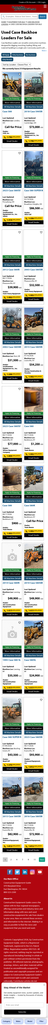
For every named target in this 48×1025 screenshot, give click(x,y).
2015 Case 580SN (33, 346)
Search (42, 17)
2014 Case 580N (11, 582)
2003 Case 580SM (33, 269)
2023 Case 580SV (12, 190)
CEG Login (42, 2)
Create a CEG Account (27, 2)
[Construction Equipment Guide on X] (18, 873)
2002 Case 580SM (12, 346)
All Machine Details (12, 106)
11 (35, 859)
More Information (12, 102)
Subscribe (22, 1012)
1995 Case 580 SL (12, 659)
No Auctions (30, 55)
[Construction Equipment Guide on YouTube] (40, 873)
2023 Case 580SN (33, 737)
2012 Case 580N (11, 269)
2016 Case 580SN (33, 816)
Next (42, 859)
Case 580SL (30, 659)
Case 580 (7, 111)
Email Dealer (12, 141)
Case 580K (29, 505)
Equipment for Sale (16, 22)
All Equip (5, 55)
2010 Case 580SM (33, 582)
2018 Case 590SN (33, 111)
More (43, 51)
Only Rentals (7, 59)
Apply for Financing (12, 99)
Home (3, 22)
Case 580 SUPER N (33, 190)
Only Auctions (17, 55)
